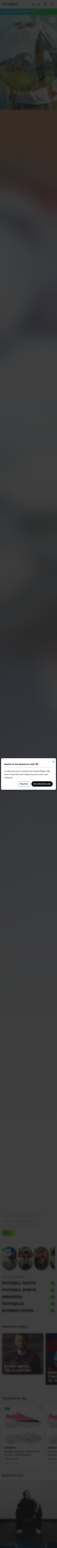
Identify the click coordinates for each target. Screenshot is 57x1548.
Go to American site (42, 784)
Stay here (24, 784)
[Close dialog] (53, 761)
